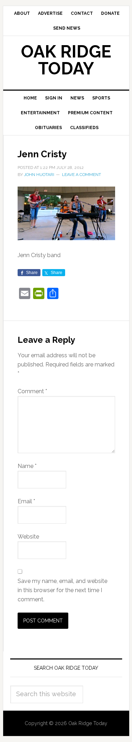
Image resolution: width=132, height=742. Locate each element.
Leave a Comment (81, 174)
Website (28, 536)
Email (26, 501)
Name (27, 466)
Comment (32, 391)
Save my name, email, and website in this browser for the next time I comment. (62, 590)
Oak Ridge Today (66, 60)
